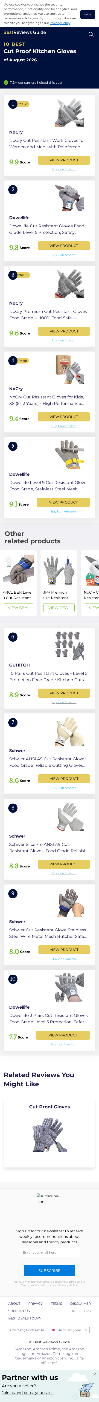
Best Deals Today (24, 1318)
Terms (56, 1304)
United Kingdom (69, 1330)
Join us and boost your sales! (28, 1393)
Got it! (88, 14)
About (14, 1304)
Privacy (35, 1304)
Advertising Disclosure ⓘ (26, 1330)
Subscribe (49, 1270)
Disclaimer (80, 1304)
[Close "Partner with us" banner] (94, 1374)
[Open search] (91, 34)
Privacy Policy (60, 23)
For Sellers (79, 1311)
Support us (19, 1311)
